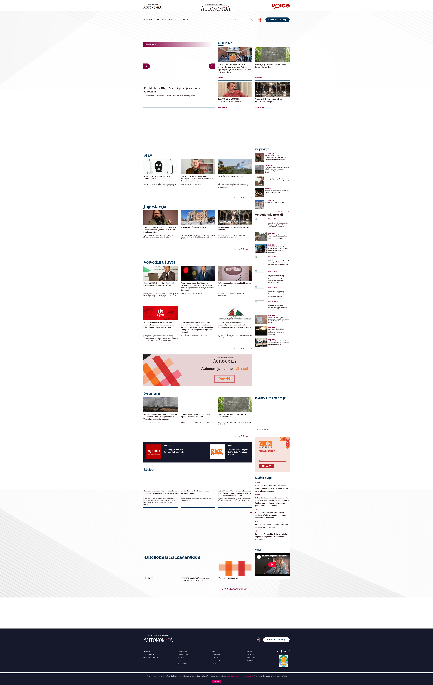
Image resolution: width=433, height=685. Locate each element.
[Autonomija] (215, 7)
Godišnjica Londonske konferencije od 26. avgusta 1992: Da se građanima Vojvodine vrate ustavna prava (277, 170)
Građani (221, 78)
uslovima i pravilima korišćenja (240, 676)
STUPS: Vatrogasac (262, 429)
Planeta (216, 660)
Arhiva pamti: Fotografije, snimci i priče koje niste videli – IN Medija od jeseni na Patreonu (278, 249)
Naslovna (147, 20)
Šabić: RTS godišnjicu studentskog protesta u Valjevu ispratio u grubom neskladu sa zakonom (271, 515)
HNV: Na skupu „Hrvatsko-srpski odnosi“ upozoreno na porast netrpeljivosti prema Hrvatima (279, 262)
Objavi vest (251, 660)
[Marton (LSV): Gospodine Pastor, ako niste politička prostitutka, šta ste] (259, 181)
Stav (257, 521)
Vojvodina (183, 657)
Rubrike (160, 20)
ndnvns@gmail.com (150, 657)
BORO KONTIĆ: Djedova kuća (274, 202)
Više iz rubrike (241, 197)
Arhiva (185, 20)
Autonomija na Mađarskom (234, 589)
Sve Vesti (173, 20)
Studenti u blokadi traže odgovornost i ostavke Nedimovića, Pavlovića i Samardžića (276, 331)
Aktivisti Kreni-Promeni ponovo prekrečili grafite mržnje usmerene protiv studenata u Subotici (276, 294)
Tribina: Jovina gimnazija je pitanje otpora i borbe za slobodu (277, 191)
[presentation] (146, 66)
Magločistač (273, 219)
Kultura (216, 657)
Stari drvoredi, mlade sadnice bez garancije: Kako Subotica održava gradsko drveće (278, 225)
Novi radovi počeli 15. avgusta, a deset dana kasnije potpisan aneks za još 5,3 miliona (279, 236)
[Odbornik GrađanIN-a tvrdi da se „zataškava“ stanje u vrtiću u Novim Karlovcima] (261, 342)
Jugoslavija (222, 107)
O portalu (251, 654)
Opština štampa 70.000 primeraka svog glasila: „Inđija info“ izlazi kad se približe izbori (278, 320)
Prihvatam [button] (216, 681)
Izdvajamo (269, 165)
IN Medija (271, 233)
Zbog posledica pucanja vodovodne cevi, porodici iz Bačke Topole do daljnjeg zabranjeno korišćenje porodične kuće (277, 278)
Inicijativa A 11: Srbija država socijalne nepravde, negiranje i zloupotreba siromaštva (271, 536)
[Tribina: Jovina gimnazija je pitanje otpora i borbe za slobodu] (259, 193)
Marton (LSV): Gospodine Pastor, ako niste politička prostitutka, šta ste (277, 180)
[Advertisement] (216, 32)
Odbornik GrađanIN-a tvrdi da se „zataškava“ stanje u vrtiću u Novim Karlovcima (278, 342)
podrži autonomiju (277, 19)
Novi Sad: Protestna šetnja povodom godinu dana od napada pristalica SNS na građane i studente (271, 488)
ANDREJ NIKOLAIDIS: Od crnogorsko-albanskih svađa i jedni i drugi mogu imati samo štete (277, 157)
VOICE (245, 512)
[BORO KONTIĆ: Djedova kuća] (259, 204)
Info (266, 177)
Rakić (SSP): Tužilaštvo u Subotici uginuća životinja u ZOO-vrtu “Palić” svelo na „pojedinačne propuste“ (277, 308)
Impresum (251, 657)
